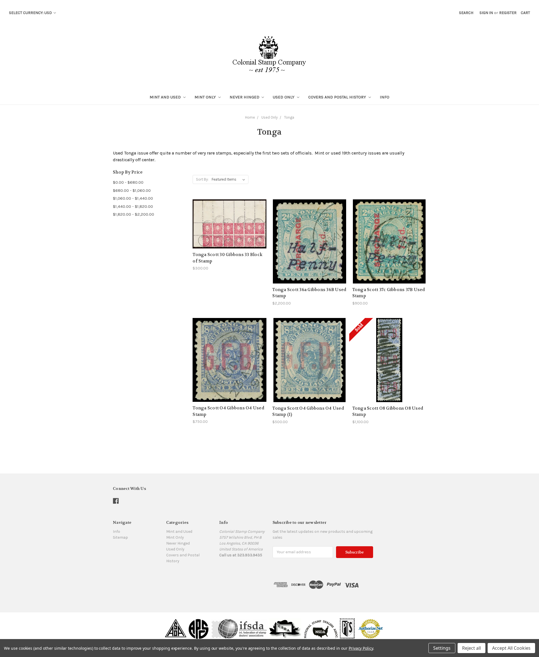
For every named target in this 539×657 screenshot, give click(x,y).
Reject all (471, 648)
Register (508, 12)
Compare (228, 224)
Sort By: (202, 179)
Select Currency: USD (31, 12)
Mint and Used (166, 97)
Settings (442, 648)
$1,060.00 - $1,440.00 (133, 198)
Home (250, 117)
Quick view (229, 213)
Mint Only (206, 97)
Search (466, 12)
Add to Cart (230, 234)
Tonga (289, 117)
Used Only (284, 97)
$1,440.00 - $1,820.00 (133, 206)
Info (384, 97)
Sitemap (120, 537)
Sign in (486, 12)
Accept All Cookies (511, 648)
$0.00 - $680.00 (128, 182)
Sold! (389, 367)
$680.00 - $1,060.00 (132, 190)
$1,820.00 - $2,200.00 (133, 214)
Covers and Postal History (337, 97)
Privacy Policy (361, 648)
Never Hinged (245, 97)
